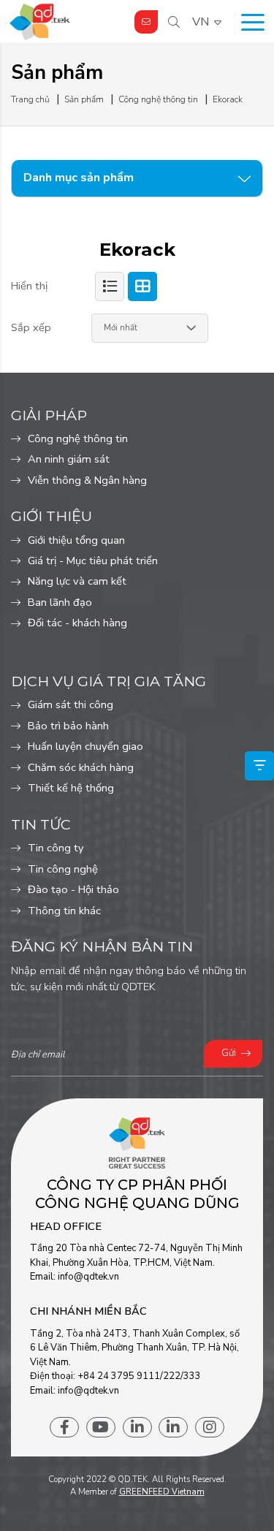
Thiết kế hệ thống (71, 787)
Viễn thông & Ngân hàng (87, 480)
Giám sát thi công (70, 704)
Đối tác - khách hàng (77, 622)
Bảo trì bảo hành (68, 725)
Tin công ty (56, 847)
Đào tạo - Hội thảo (73, 889)
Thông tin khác (64, 910)
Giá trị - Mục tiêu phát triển (93, 560)
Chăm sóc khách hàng (81, 767)
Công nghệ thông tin (78, 438)
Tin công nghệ (63, 869)
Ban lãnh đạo (60, 602)
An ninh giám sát (69, 459)
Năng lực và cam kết (77, 581)
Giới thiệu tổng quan (76, 540)
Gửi (228, 1053)
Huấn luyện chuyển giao (85, 746)
